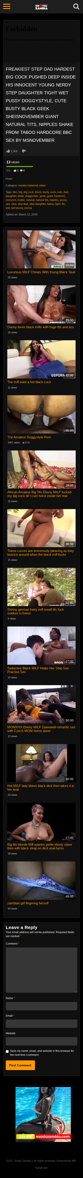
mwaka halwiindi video (32, 185)
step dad (23, 204)
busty (46, 192)
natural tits (42, 200)
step (13, 204)
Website (10, 1033)
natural (30, 200)
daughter (11, 196)
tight (57, 204)
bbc (15, 192)
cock (53, 192)
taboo (50, 204)
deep (21, 196)
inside (21, 200)
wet (8, 207)
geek (43, 196)
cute (59, 192)
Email (10, 1015)
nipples (54, 200)
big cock (29, 192)
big (20, 192)
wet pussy (17, 207)
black (38, 192)
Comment (12, 943)
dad (66, 192)
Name (10, 998)
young (28, 207)
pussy (63, 200)
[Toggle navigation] (6, 6)
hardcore (59, 196)
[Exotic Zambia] (43, 1114)
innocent (11, 200)
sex (8, 204)
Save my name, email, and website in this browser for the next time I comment (42, 1052)
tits (63, 204)
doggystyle (31, 196)
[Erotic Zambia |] (41, 6)
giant (50, 196)
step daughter (37, 204)
